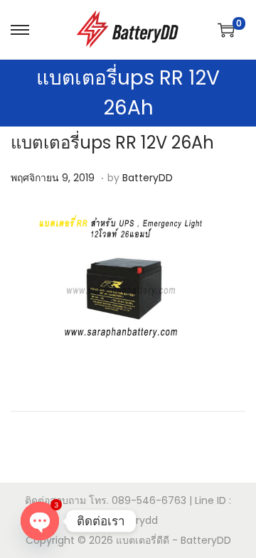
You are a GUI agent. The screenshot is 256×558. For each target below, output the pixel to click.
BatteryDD (147, 178)
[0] (226, 29)
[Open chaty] (40, 521)
